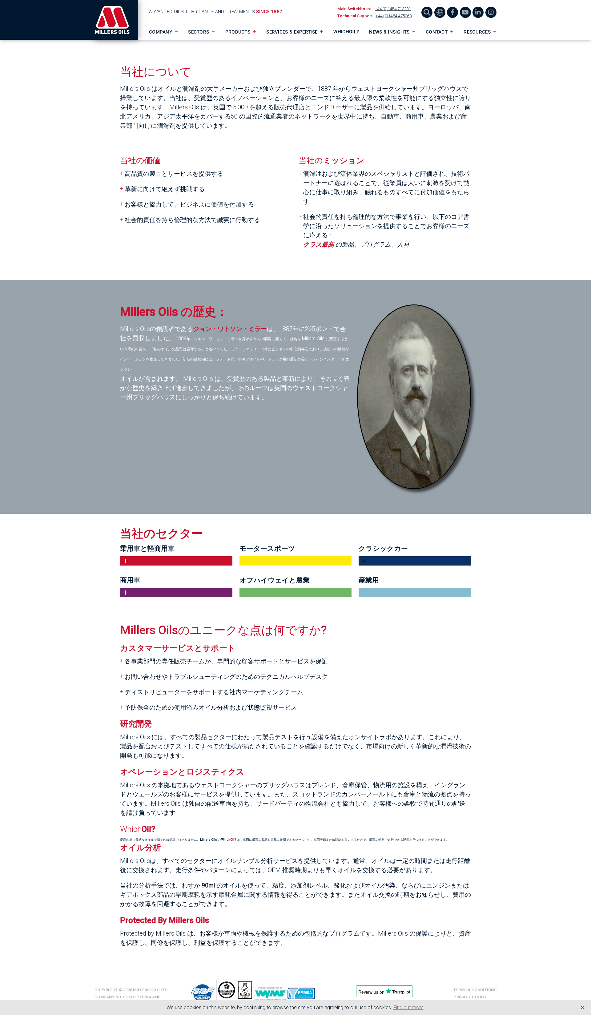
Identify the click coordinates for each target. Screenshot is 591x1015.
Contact (437, 32)
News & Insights (389, 32)
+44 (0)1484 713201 (393, 8)
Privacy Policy (470, 997)
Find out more (408, 1007)
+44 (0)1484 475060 (394, 16)
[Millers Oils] (116, 20)
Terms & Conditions (475, 990)
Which (346, 31)
